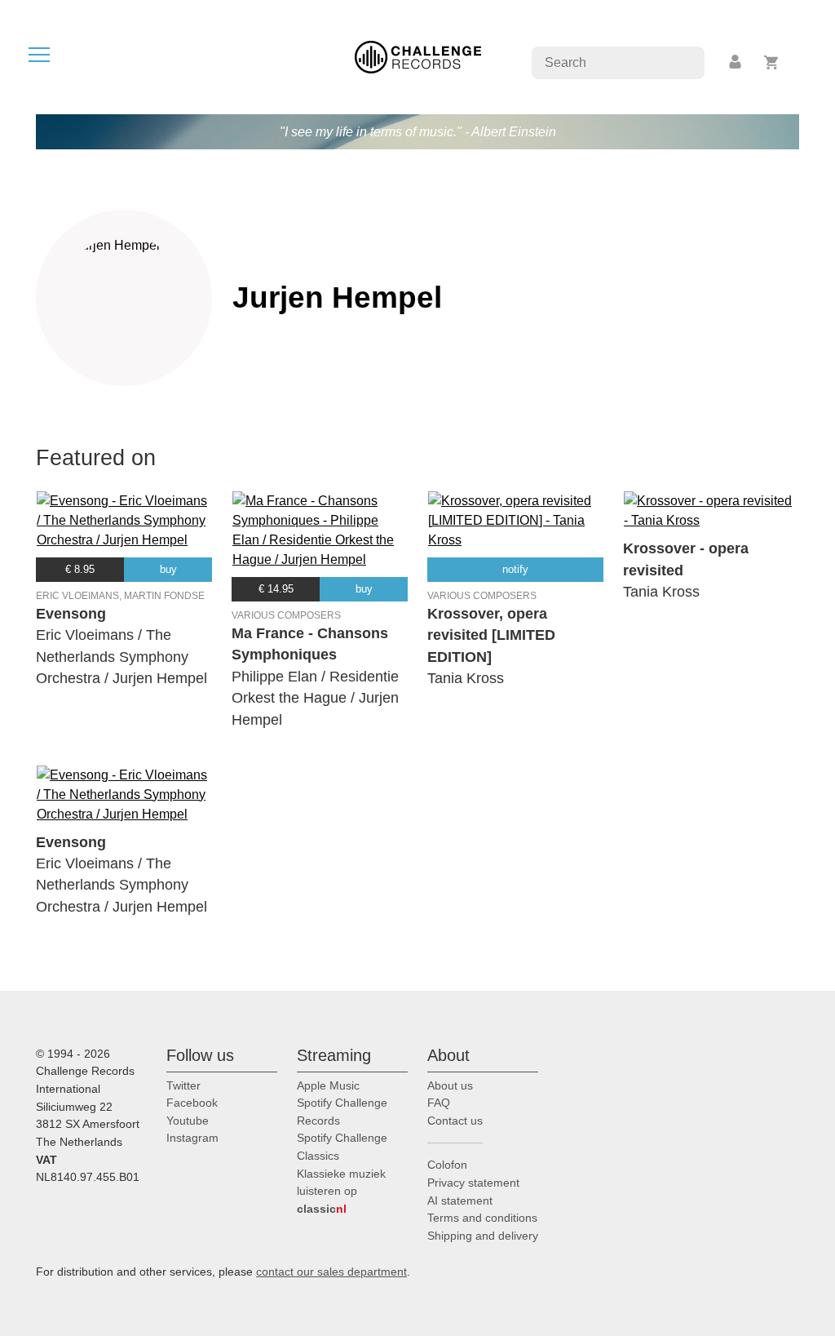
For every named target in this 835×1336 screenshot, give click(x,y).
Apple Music (328, 1085)
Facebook (192, 1102)
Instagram (192, 1137)
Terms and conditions (482, 1217)
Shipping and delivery (482, 1235)
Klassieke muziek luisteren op (341, 1191)
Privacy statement (473, 1182)
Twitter (183, 1085)
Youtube (187, 1120)
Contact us (455, 1120)
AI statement (460, 1200)
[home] (418, 56)
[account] (736, 62)
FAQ (438, 1102)
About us (450, 1085)
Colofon (447, 1164)
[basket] (772, 62)
